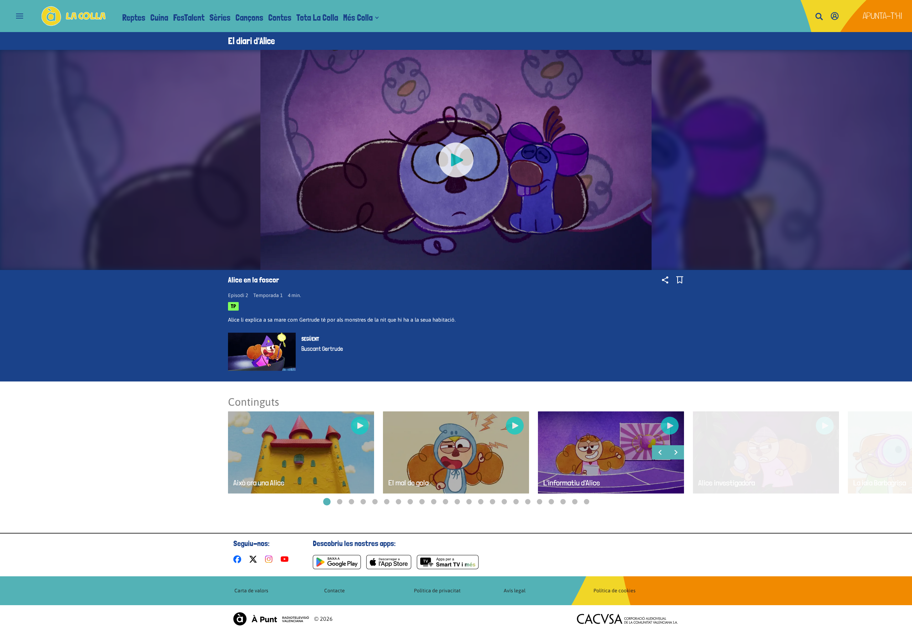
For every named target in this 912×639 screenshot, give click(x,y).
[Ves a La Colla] (73, 16)
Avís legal (514, 590)
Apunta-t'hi (882, 16)
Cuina (159, 17)
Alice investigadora (726, 482)
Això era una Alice (258, 482)
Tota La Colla (317, 17)
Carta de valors (251, 590)
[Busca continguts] (819, 17)
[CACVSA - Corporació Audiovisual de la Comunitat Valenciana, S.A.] (627, 618)
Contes (279, 17)
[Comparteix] (665, 280)
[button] (327, 501)
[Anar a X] (254, 559)
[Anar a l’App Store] (388, 562)
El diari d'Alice (251, 41)
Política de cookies (615, 590)
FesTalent (188, 17)
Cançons (249, 17)
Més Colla (358, 17)
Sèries (219, 17)
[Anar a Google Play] (337, 562)
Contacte (334, 590)
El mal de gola (408, 482)
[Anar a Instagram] (270, 559)
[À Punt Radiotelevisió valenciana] (271, 618)
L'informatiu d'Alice (571, 482)
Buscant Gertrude (322, 348)
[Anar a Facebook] (238, 559)
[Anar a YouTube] (286, 559)
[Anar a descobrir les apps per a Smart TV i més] (448, 562)
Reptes (133, 17)
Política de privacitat (437, 590)
